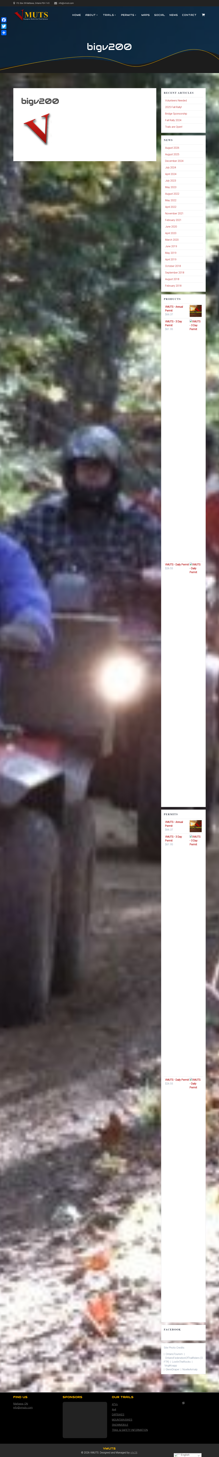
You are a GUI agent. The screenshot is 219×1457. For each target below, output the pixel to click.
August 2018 (172, 279)
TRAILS (108, 15)
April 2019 (170, 259)
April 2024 (170, 174)
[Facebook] (4, 20)
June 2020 (171, 226)
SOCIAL (159, 15)
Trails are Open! (173, 126)
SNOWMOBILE (120, 1424)
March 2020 (172, 239)
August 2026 (172, 147)
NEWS (173, 15)
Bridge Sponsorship (176, 113)
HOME (76, 15)
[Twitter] (4, 26)
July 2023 (170, 180)
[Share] (4, 32)
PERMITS (127, 15)
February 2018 (173, 285)
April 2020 (170, 233)
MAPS (145, 15)
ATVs (115, 1404)
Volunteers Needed (176, 100)
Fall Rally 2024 (173, 120)
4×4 (114, 1409)
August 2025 (172, 154)
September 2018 (174, 272)
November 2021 (174, 213)
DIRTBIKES (118, 1414)
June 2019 (171, 246)
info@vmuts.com (23, 1407)
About (90, 15)
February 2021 (173, 220)
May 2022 (170, 200)
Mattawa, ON (20, 1403)
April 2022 (170, 206)
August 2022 (172, 193)
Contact (189, 15)
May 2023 (170, 187)
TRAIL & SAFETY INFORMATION (130, 1430)
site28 (133, 1452)
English (185, 1454)
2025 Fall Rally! (173, 107)
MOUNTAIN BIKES (122, 1419)
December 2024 (174, 160)
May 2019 (170, 252)
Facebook (172, 1329)
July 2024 (170, 167)
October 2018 (173, 266)
